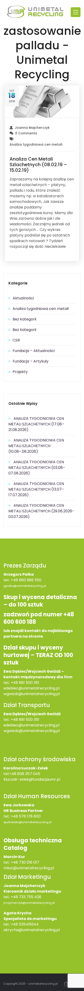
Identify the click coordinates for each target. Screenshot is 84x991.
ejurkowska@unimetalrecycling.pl (28, 822)
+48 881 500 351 (25, 682)
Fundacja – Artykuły (31, 361)
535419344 (29, 924)
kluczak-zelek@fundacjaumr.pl (32, 779)
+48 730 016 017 (25, 862)
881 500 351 (29, 719)
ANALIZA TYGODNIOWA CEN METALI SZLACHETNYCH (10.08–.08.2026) (36, 446)
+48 (15, 719)
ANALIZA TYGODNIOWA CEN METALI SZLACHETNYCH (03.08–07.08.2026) (36, 467)
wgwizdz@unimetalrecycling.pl (32, 694)
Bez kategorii (24, 319)
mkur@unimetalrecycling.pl (29, 868)
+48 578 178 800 (26, 816)
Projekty (20, 371)
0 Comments (26, 133)
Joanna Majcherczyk (32, 127)
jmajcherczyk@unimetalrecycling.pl (29, 903)
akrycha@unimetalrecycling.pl (32, 930)
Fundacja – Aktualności (34, 350)
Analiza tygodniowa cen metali (36, 144)
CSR (16, 340)
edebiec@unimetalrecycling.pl (32, 688)
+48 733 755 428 (26, 897)
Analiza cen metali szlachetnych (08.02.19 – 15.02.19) (38, 164)
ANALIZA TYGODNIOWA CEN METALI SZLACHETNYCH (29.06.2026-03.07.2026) (41, 511)
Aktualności (23, 298)
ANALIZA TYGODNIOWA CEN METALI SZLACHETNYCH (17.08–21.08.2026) (36, 424)
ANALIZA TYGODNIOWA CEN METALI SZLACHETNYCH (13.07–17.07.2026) (36, 489)
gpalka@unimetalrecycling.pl (25, 586)
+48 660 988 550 (26, 580)
